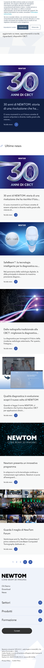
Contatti (17, 631)
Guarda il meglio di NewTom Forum (18, 531)
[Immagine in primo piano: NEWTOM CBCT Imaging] (22, 172)
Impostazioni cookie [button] (10, 27)
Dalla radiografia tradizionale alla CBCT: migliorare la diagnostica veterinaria (21, 331)
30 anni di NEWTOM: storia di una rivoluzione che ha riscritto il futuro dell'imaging (22, 197)
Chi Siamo (6, 586)
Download (6, 589)
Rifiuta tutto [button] (35, 27)
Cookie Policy (16, 661)
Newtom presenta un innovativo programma (20, 465)
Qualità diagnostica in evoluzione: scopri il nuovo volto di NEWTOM (21, 398)
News (4, 592)
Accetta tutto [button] (23, 27)
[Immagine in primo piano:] (22, 239)
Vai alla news (8, 124)
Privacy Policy (6, 661)
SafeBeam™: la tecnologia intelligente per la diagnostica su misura (21, 264)
